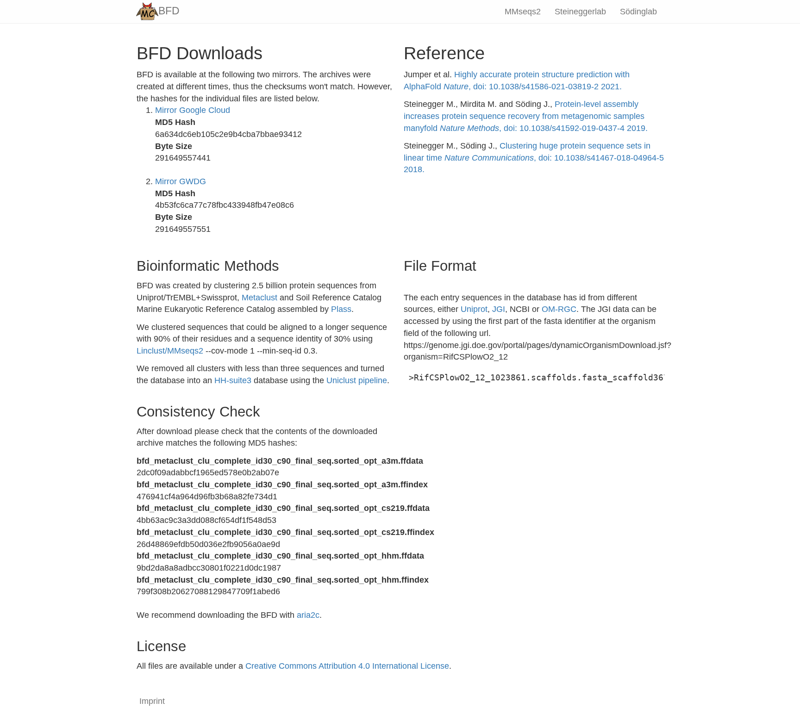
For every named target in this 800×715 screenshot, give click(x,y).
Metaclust (259, 297)
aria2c (308, 615)
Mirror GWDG (180, 181)
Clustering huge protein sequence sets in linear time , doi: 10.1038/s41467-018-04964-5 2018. (534, 157)
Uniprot (474, 309)
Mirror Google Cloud (192, 110)
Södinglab (638, 11)
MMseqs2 (523, 11)
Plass (341, 309)
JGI (498, 309)
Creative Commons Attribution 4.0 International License (347, 666)
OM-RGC (559, 309)
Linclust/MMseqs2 (170, 350)
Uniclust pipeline (356, 380)
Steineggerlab (580, 11)
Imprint (152, 701)
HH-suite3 (232, 380)
